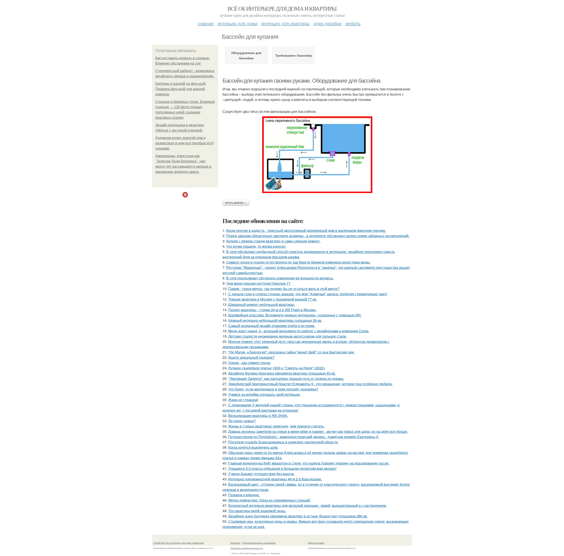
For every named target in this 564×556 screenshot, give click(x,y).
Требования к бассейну (293, 55)
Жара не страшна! (243, 399)
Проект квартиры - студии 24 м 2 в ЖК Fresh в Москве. (272, 309)
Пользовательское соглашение (259, 542)
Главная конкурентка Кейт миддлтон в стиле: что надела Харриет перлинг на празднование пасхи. (308, 463)
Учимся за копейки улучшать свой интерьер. (264, 394)
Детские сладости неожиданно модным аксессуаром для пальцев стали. (287, 336)
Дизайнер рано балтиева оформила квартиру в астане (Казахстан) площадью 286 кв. (298, 516)
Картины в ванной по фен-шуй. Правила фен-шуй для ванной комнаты (180, 89)
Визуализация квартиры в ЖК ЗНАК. (258, 415)
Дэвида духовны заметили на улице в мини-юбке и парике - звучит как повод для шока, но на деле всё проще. (318, 431)
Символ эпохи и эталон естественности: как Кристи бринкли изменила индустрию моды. (298, 262)
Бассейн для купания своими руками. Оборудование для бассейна (301, 80)
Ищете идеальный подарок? (251, 357)
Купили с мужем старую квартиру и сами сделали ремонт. (273, 241)
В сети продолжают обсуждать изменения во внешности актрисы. (280, 278)
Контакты (235, 542)
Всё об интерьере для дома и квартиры (281, 8)
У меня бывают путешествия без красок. (261, 473)
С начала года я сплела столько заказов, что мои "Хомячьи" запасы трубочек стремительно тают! (307, 293)
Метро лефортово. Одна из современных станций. (269, 500)
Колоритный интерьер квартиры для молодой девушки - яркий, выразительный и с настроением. (307, 505)
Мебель (352, 23)
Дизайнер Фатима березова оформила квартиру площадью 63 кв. (282, 373)
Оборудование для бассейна (246, 55)
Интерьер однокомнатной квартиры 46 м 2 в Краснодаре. (275, 479)
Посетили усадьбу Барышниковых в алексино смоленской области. (283, 441)
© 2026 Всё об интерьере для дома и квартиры (178, 542)
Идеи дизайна (327, 23)
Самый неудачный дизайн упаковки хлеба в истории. (271, 325)
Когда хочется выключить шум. (253, 447)
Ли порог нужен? (242, 420)
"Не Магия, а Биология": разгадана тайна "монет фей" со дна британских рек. (291, 352)
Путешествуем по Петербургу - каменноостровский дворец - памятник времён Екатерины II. (303, 436)
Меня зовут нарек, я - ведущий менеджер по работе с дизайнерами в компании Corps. (298, 330)
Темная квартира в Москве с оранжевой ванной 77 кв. (272, 299)
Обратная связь (316, 542)
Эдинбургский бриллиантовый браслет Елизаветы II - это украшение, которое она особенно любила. (310, 383)
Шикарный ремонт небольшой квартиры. (261, 304)
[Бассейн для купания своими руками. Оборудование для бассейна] (317, 154)
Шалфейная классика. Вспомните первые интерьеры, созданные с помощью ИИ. (295, 315)
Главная (205, 23)
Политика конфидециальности (246, 548)
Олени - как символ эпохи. (249, 362)
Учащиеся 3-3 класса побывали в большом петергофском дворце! (282, 468)
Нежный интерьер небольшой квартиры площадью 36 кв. (275, 320)
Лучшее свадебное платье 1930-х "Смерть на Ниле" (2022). (276, 367)
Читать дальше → (236, 202)
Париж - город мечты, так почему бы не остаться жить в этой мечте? (284, 288)
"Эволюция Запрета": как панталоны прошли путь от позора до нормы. (286, 378)
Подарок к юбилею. (244, 494)
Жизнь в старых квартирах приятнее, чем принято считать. (276, 426)
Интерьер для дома (237, 23)
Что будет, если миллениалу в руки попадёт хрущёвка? (273, 389)
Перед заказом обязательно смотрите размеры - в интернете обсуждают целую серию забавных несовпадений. (317, 235)
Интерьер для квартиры (285, 23)
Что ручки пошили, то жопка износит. (256, 246)
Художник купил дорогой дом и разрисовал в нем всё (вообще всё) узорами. (184, 143)
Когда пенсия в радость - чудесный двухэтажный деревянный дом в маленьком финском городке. (306, 230)
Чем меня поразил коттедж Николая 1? (258, 283)
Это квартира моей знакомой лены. (257, 510)
